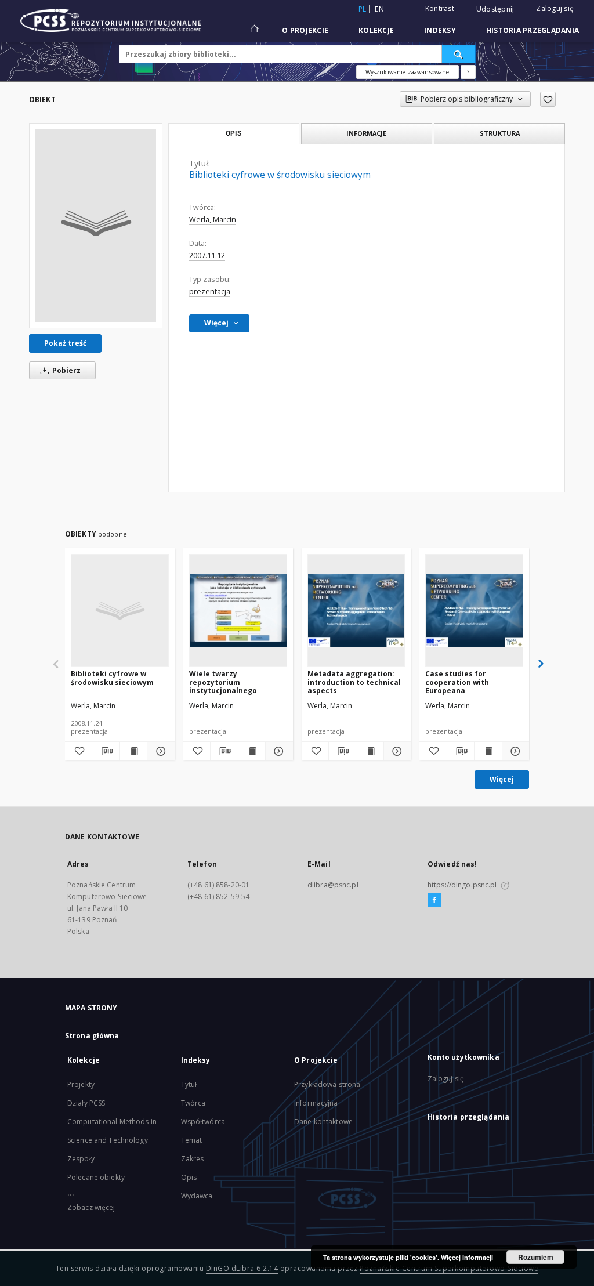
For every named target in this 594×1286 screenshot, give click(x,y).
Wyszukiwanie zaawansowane (407, 72)
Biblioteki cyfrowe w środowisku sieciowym (112, 678)
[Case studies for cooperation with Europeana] (474, 610)
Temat (191, 1140)
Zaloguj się (555, 8)
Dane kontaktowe (323, 1121)
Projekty (81, 1084)
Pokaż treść (65, 343)
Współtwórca (203, 1121)
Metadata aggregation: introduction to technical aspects (354, 682)
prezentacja (209, 291)
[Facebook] (434, 900)
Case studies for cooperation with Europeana (457, 682)
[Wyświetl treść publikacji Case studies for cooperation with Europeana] (488, 751)
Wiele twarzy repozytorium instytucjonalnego (223, 682)
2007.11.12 (207, 255)
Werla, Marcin (212, 219)
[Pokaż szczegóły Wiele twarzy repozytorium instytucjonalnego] (277, 751)
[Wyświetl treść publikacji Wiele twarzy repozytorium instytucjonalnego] (251, 751)
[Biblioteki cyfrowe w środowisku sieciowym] (95, 225)
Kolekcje (376, 30)
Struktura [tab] (500, 133)
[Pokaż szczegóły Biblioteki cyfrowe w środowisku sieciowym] (159, 751)
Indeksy (440, 30)
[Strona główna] (254, 30)
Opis (189, 1177)
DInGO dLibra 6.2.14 (242, 1268)
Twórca (193, 1103)
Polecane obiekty (96, 1177)
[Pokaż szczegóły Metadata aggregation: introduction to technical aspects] (395, 751)
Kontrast (439, 8)
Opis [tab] (233, 133)
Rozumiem (535, 1257)
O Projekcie (305, 30)
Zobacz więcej (91, 1207)
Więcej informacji (467, 1257)
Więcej (502, 779)
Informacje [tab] (366, 133)
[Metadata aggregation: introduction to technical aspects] (356, 610)
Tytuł (189, 1084)
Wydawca (197, 1196)
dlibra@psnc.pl (332, 885)
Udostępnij (495, 9)
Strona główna (92, 1036)
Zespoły (81, 1159)
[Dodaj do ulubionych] (548, 99)
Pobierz (65, 370)
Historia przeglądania (532, 30)
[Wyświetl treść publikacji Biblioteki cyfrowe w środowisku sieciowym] (133, 751)
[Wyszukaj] (459, 54)
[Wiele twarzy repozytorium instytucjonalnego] (238, 610)
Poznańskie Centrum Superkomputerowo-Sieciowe (449, 1268)
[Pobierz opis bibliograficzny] (105, 751)
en (379, 9)
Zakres (192, 1159)
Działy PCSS (86, 1103)
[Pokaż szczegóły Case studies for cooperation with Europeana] (514, 751)
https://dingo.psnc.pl (463, 885)
